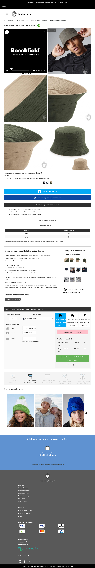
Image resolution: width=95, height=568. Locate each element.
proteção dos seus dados (56, 464)
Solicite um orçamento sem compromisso (73, 358)
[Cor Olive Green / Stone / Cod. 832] (51, 182)
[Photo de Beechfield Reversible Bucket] (25, 98)
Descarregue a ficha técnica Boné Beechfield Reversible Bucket (74, 291)
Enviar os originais (23, 493)
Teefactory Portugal (9, 20)
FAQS (20, 516)
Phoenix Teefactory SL (42, 566)
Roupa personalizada (22, 20)
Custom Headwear (35, 20)
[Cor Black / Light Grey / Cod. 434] (44, 182)
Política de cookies (24, 513)
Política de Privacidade (25, 510)
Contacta (5, 6)
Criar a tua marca (13, 299)
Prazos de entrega (23, 496)
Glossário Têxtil (22, 501)
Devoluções (21, 499)
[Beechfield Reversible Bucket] (69, 51)
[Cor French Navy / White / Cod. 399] (47, 182)
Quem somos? (22, 542)
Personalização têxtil (24, 490)
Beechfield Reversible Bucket (58, 20)
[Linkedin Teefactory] (29, 561)
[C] (20, 561)
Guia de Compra (23, 488)
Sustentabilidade (23, 544)
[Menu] (7, 13)
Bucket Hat (45, 20)
